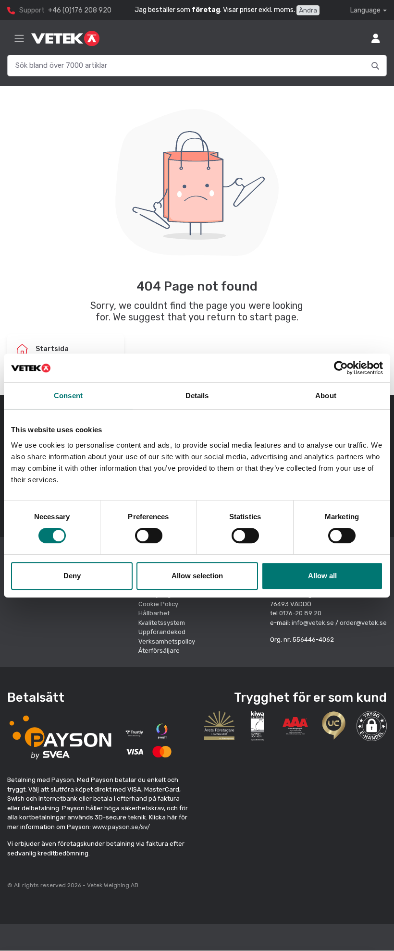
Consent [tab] (68, 395)
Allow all (322, 576)
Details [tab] (197, 395)
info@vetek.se (313, 622)
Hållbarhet (154, 613)
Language (365, 10)
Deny (72, 576)
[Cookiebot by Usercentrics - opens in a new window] (341, 368)
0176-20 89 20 (300, 613)
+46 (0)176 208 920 (79, 10)
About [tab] (325, 395)
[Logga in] (376, 38)
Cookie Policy (158, 604)
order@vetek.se (363, 622)
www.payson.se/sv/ (121, 826)
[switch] (148, 535)
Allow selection (197, 576)
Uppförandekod (161, 631)
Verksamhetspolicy (166, 641)
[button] (372, 726)
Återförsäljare (159, 650)
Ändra (308, 10)
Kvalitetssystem (161, 622)
